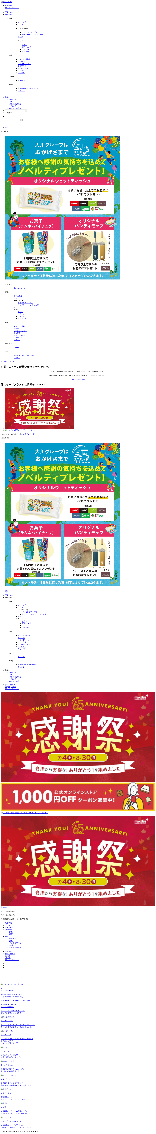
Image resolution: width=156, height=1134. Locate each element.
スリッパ (21, 73)
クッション (22, 70)
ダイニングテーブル (29, 32)
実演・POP (9, 12)
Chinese (13, 687)
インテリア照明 (24, 59)
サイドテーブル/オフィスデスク (34, 35)
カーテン (21, 80)
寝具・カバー (27, 47)
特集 (6, 97)
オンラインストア (12, 8)
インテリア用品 (15, 104)
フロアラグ (22, 66)
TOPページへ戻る (78, 379)
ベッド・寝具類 (15, 108)
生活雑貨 (12, 106)
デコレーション (24, 68)
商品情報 (8, 14)
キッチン (21, 61)
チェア (20, 37)
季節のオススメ (19, 288)
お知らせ (8, 951)
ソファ (20, 24)
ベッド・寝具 (14, 681)
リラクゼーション (24, 64)
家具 (11, 102)
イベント (8, 10)
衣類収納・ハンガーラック (28, 88)
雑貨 (11, 934)
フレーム (25, 49)
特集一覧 (12, 99)
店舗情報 (8, 5)
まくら (24, 45)
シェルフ (21, 91)
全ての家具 (22, 22)
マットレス (26, 51)
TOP (6, 127)
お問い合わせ (10, 685)
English (7, 687)
